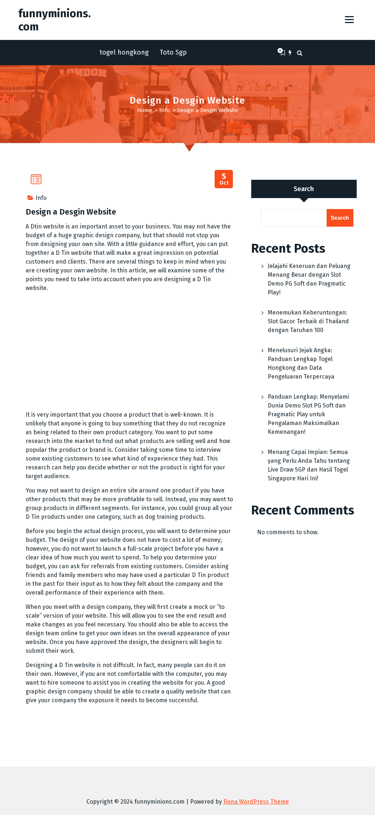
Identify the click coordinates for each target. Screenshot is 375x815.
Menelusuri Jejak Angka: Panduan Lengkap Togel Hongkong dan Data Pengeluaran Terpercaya (301, 363)
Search (304, 189)
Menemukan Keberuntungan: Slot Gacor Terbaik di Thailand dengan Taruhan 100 (308, 321)
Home (144, 110)
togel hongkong (124, 52)
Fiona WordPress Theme (256, 801)
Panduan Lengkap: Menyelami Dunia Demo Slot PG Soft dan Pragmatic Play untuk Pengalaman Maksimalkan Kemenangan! (308, 414)
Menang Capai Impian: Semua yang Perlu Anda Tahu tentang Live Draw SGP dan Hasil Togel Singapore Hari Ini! (309, 465)
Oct (224, 179)
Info (164, 110)
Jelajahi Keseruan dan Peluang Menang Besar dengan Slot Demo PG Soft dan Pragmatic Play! (309, 279)
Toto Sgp (173, 52)
